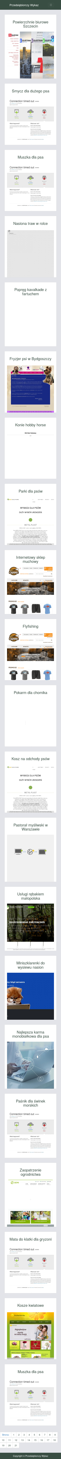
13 (22, 1440)
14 (29, 1440)
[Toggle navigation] (51, 5)
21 (16, 1445)
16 (41, 1440)
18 (54, 1440)
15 (35, 1440)
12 (16, 1440)
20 (9, 1445)
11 (9, 1440)
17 (48, 1440)
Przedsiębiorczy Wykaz (24, 5)
